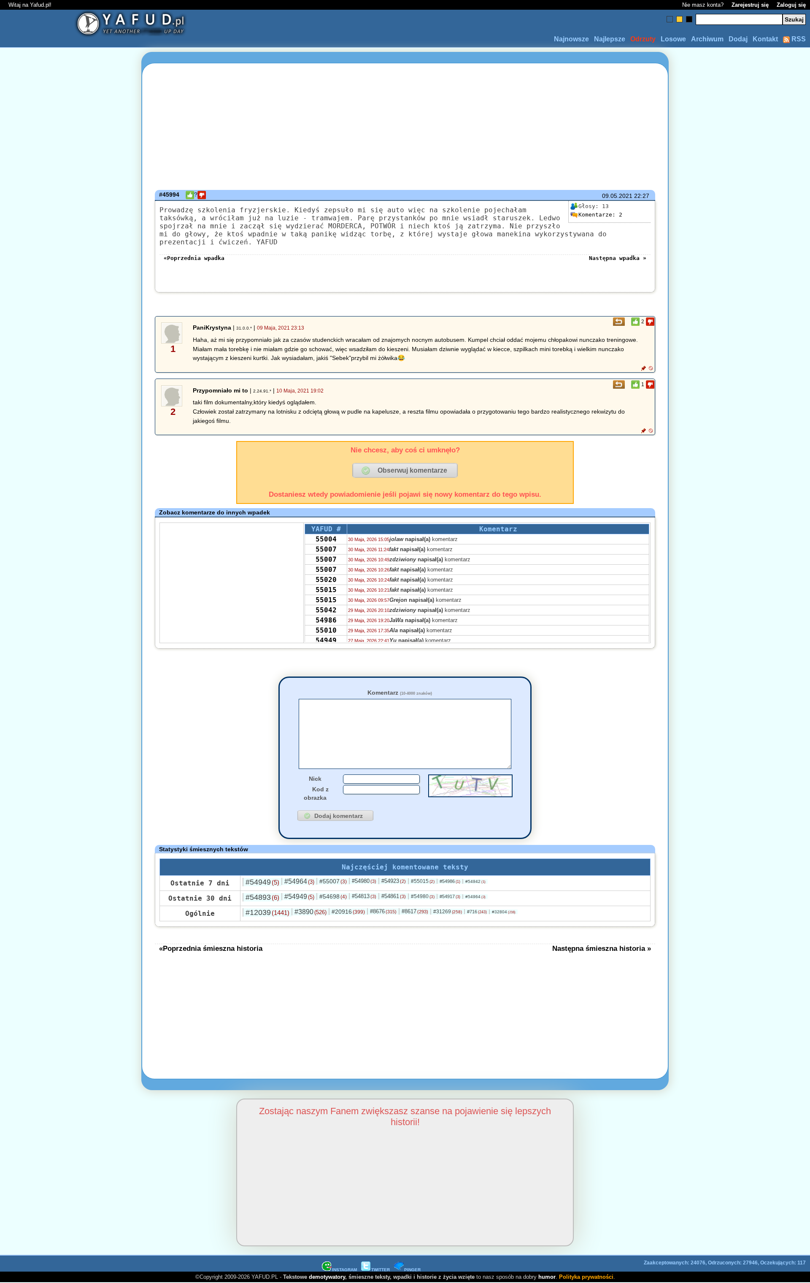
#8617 (415, 911)
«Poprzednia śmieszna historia (210, 948)
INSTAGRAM (344, 1269)
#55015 (423, 881)
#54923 (393, 881)
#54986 (450, 881)
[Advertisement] (67, 641)
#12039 (267, 912)
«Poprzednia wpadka (194, 258)
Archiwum (707, 39)
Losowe (673, 39)
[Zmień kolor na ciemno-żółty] (679, 19)
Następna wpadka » (617, 258)
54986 (326, 620)
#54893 (262, 897)
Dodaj (738, 39)
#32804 (504, 911)
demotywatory (327, 1277)
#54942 (475, 881)
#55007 (333, 881)
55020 (326, 580)
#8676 (383, 911)
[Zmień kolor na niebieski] (670, 19)
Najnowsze (571, 39)
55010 (326, 630)
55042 (326, 610)
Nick (315, 778)
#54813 (364, 896)
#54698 (333, 896)
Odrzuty (643, 39)
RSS (798, 39)
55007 (326, 549)
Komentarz (399, 692)
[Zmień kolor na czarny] (689, 19)
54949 (326, 640)
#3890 (310, 911)
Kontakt (765, 39)
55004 (326, 539)
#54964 (299, 881)
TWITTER (380, 1269)
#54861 (393, 896)
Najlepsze (609, 39)
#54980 (364, 881)
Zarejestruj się (750, 5)
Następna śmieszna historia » (601, 948)
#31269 (447, 912)
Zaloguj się (791, 5)
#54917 (450, 896)
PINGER (412, 1269)
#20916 (348, 911)
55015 (326, 590)
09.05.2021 (617, 195)
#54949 (262, 882)
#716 (477, 911)
